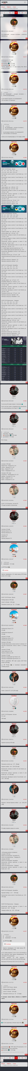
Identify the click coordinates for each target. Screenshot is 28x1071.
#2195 (25, 849)
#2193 (25, 799)
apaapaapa (14, 543)
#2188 (25, 625)
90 (22, 12)
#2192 (25, 761)
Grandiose (14, 695)
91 (25, 12)
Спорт (14, 7)
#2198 (25, 982)
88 (16, 12)
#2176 (25, 31)
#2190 (25, 711)
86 (10, 12)
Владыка (14, 385)
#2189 (25, 687)
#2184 (25, 500)
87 (13, 12)
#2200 (25, 1043)
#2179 (25, 121)
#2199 (25, 1019)
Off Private (14, 41)
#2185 (25, 526)
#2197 (25, 931)
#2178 (25, 89)
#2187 (25, 594)
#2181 (25, 401)
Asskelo (14, 671)
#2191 (25, 739)
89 (19, 12)
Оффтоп (9, 7)
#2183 (25, 461)
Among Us (14, 445)
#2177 (25, 57)
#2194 (25, 825)
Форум (3, 7)
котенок (14, 18)
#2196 (25, 887)
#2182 (25, 429)
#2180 (25, 157)
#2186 (25, 559)
